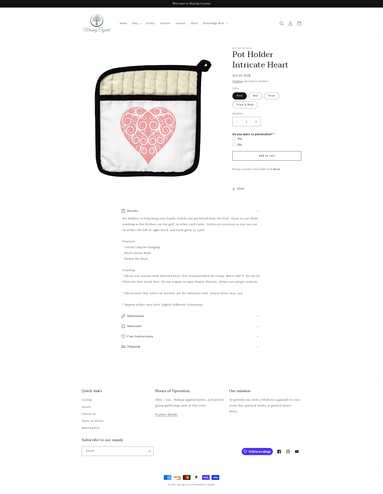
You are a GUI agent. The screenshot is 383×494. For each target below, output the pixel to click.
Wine (271, 96)
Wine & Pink (245, 105)
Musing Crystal (185, 484)
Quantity (237, 114)
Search (86, 407)
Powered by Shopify (204, 484)
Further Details (166, 414)
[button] (136, 23)
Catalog (87, 400)
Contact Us (89, 414)
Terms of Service (93, 421)
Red (255, 96)
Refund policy (91, 428)
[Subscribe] (149, 451)
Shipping (237, 81)
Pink (240, 96)
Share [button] (240, 189)
